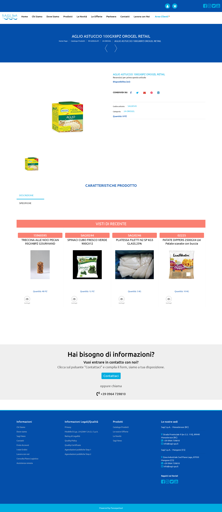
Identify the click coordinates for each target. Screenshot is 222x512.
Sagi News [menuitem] (21, 436)
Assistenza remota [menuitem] (25, 463)
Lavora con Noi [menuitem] (142, 16)
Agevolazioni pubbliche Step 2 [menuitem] (78, 454)
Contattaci (111, 376)
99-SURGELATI (93, 41)
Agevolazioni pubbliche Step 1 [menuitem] (78, 449)
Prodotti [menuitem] (68, 16)
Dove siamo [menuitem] (22, 431)
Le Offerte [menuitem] (96, 16)
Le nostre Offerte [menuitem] (120, 431)
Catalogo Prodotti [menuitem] (121, 427)
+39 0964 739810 (113, 394)
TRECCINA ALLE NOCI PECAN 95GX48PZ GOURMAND (40, 241)
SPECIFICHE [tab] (25, 203)
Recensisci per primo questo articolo (129, 77)
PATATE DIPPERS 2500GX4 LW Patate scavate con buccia (182, 241)
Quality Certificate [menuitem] (73, 445)
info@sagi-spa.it (171, 443)
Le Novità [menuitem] (82, 16)
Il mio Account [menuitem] (23, 445)
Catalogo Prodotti (78, 41)
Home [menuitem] (24, 16)
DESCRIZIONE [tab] (26, 195)
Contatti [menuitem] (125, 16)
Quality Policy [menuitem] (71, 440)
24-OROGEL (106, 41)
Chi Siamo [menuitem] (37, 16)
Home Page (63, 41)
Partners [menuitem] (111, 16)
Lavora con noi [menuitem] (23, 454)
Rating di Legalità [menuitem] (72, 436)
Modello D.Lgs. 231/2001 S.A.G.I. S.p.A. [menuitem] (81, 431)
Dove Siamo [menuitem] (53, 16)
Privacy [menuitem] (68, 427)
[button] (62, 109)
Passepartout (117, 508)
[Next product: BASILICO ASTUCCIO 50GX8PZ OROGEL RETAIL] (116, 48)
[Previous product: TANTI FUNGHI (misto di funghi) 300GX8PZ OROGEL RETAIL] (106, 48)
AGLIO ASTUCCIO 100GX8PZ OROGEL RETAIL (137, 41)
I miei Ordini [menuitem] (22, 449)
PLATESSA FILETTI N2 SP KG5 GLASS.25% (134, 241)
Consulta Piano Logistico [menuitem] (27, 458)
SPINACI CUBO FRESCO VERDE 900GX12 (87, 241)
